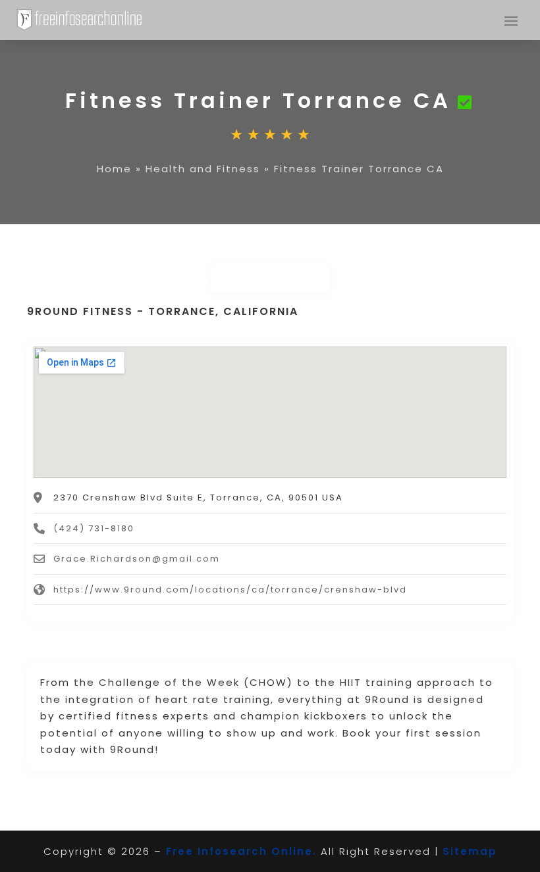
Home (114, 169)
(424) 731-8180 (93, 528)
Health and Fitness (203, 169)
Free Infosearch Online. (241, 851)
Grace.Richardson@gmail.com (136, 558)
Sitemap (470, 851)
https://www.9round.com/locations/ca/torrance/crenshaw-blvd (230, 589)
